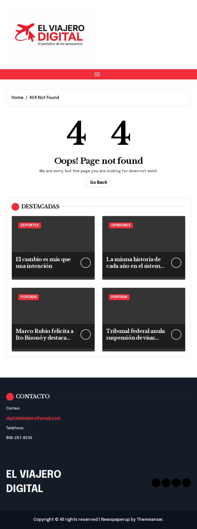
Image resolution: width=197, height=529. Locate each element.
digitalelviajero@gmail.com (33, 418)
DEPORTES (30, 225)
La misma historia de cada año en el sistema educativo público (134, 266)
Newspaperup (115, 519)
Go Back (98, 182)
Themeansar (150, 519)
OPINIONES (121, 225)
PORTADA (29, 297)
